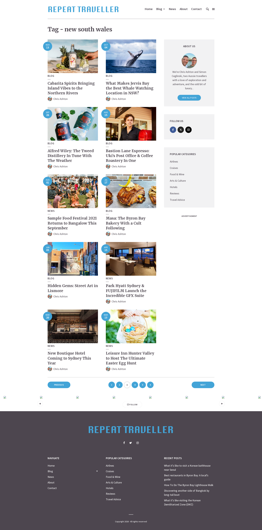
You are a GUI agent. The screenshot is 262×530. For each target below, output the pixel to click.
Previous (59, 384)
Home (149, 9)
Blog (159, 9)
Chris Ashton (60, 99)
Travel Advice (177, 200)
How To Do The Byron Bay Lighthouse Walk (188, 485)
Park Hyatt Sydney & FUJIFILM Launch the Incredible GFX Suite (126, 290)
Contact (196, 9)
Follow (133, 404)
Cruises (174, 168)
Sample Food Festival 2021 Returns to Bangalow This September (72, 223)
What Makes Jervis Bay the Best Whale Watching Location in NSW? (129, 88)
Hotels (173, 187)
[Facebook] (173, 130)
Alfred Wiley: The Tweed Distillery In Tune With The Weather (71, 156)
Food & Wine (177, 174)
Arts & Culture (178, 180)
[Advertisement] (187, 264)
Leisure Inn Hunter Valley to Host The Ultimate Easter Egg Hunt (130, 358)
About (184, 9)
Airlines (174, 161)
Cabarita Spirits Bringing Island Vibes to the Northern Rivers (71, 88)
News (172, 9)
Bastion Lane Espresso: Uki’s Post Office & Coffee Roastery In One (129, 156)
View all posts (189, 97)
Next (203, 384)
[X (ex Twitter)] (181, 130)
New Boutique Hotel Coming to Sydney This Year (69, 358)
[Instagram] (188, 130)
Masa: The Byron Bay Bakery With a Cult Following (125, 223)
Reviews (174, 193)
